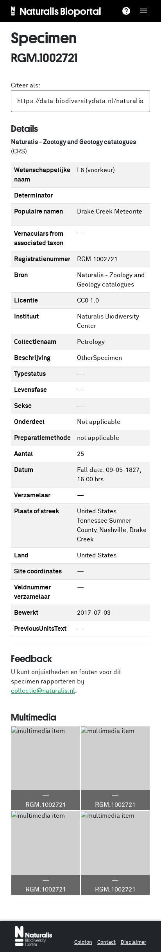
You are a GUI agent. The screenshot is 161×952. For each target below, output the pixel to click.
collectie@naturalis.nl (43, 691)
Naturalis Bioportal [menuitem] (60, 10)
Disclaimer (133, 942)
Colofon (83, 942)
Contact (106, 942)
